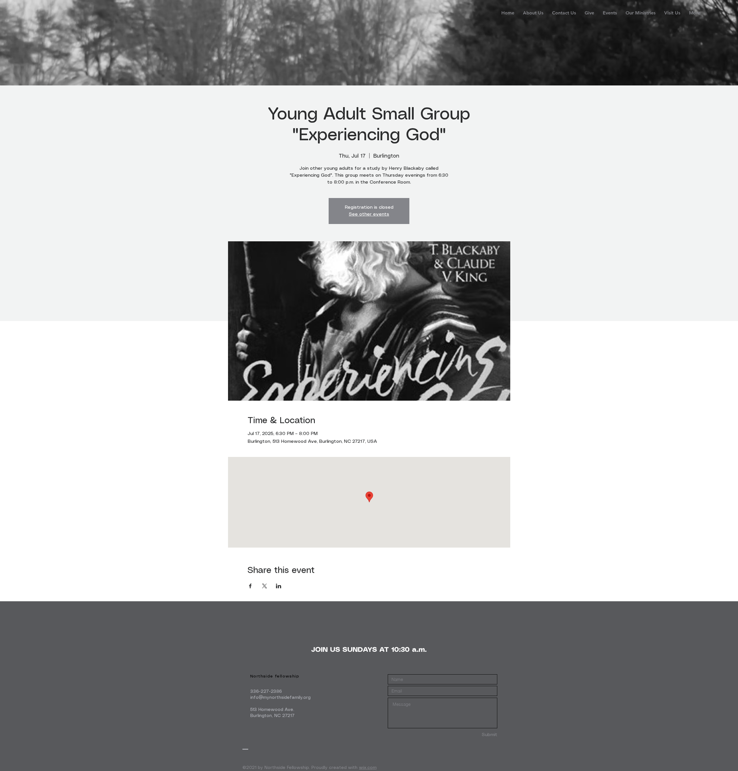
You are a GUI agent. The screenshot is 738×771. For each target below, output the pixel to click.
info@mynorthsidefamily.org (280, 698)
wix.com (367, 768)
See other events (369, 214)
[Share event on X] (264, 586)
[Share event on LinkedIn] (278, 586)
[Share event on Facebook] (250, 586)
